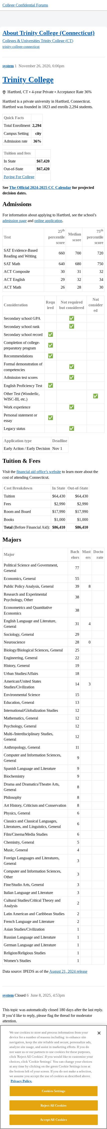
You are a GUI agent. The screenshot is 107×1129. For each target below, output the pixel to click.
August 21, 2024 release (68, 971)
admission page (14, 221)
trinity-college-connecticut (21, 47)
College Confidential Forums (25, 5)
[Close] (99, 1033)
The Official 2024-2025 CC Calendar (40, 187)
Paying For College (19, 177)
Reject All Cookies (53, 1105)
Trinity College (28, 79)
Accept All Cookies (53, 1120)
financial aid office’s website (38, 472)
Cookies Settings (53, 1091)
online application (48, 221)
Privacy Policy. (21, 1081)
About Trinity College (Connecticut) (48, 32)
